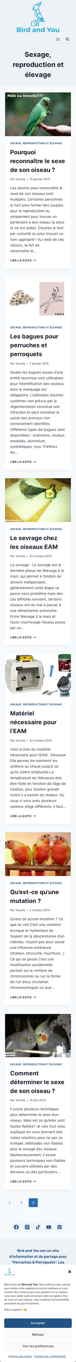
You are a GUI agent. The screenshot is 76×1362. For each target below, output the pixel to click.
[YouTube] (49, 1227)
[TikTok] (38, 1227)
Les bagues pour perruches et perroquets (34, 345)
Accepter (38, 1323)
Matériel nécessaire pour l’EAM (33, 722)
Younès (20, 179)
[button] (70, 1272)
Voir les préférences (38, 1346)
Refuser (38, 1335)
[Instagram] (27, 1227)
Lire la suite (23, 260)
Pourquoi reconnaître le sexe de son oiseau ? (37, 161)
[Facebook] (16, 1227)
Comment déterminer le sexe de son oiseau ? (37, 1082)
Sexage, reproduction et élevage (36, 143)
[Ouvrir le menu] (58, 39)
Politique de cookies (20, 1356)
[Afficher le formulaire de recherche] (67, 39)
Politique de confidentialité (50, 1356)
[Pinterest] (59, 1227)
